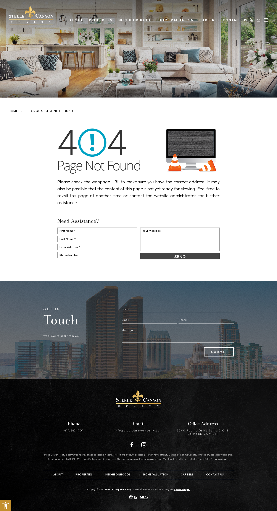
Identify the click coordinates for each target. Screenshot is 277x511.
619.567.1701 (74, 430)
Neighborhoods (135, 20)
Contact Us (235, 20)
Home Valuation (176, 20)
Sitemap (137, 489)
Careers (208, 20)
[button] (5, 505)
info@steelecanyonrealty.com (138, 430)
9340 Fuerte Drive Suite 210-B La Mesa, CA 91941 (203, 432)
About (76, 20)
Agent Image (182, 489)
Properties (100, 20)
